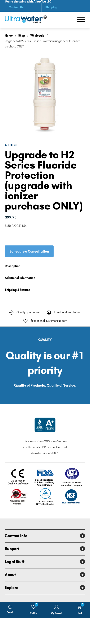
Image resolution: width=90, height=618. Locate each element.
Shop (21, 35)
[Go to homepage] (26, 19)
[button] (45, 266)
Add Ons (11, 145)
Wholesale (37, 35)
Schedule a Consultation (29, 251)
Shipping (51, 7)
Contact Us (16, 7)
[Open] (81, 19)
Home (9, 35)
